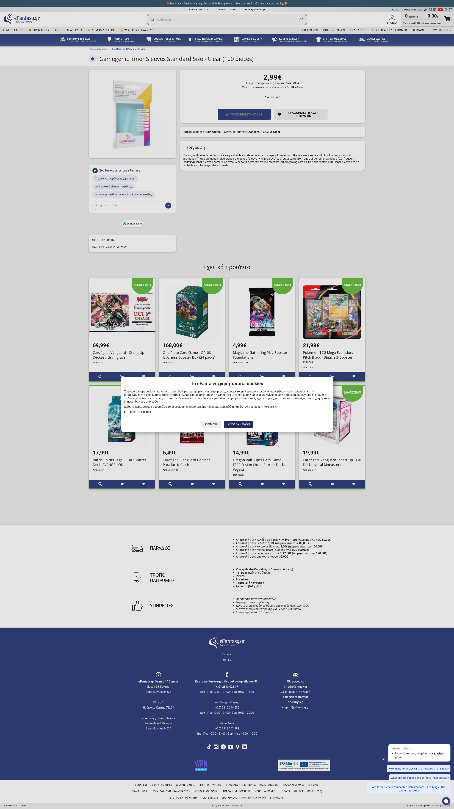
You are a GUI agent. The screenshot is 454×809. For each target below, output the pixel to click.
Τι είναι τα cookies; (139, 412)
